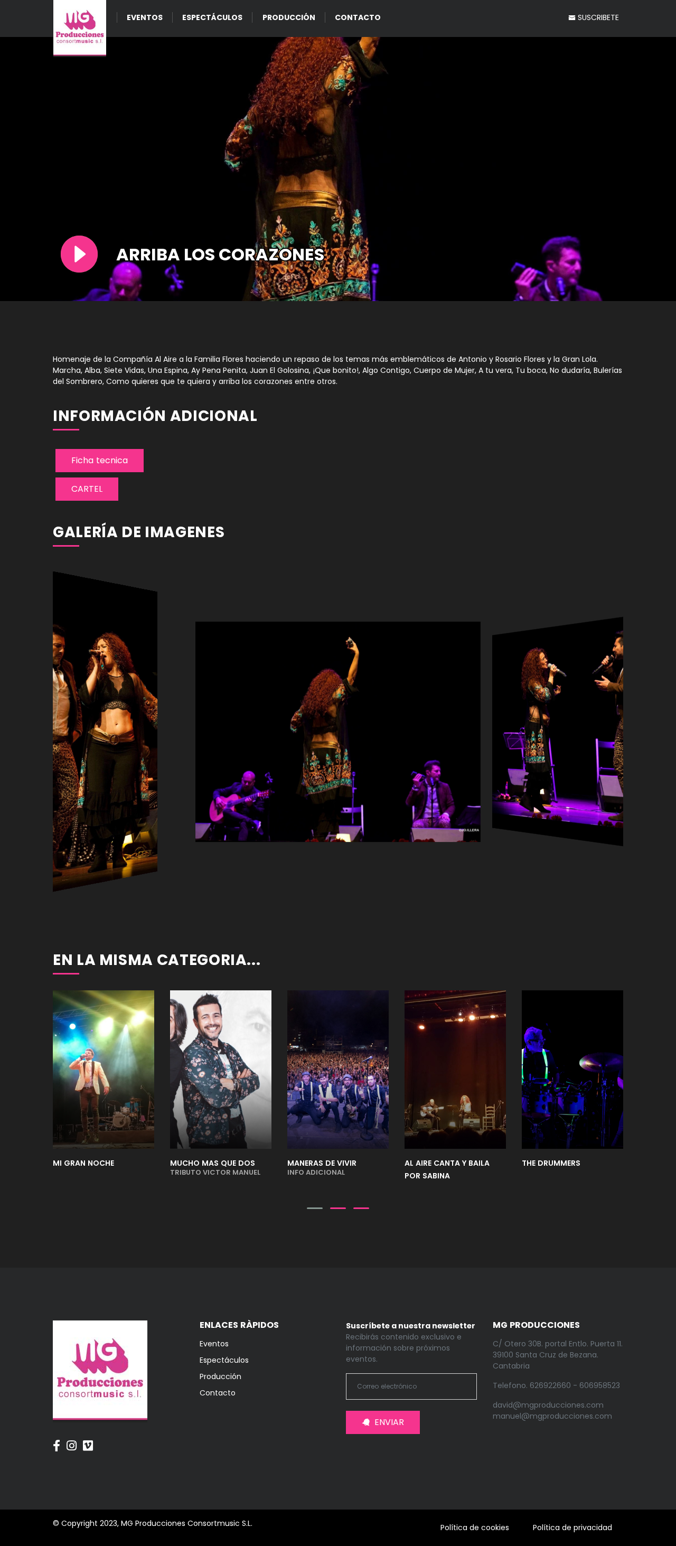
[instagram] (72, 1440)
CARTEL (86, 489)
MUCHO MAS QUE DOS (215, 1167)
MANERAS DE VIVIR (321, 1167)
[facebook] (56, 1440)
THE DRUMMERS (551, 1163)
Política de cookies (474, 1527)
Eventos (145, 17)
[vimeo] (88, 1440)
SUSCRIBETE (597, 17)
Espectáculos (212, 17)
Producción (288, 17)
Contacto (358, 17)
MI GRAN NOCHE (83, 1163)
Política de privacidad (572, 1527)
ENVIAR (389, 1422)
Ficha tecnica (99, 460)
